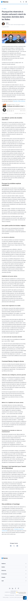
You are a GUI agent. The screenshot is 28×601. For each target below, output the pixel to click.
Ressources (4, 570)
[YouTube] (9, 588)
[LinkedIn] (12, 588)
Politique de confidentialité (9, 595)
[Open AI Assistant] (25, 598)
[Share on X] (14, 546)
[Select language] (21, 2)
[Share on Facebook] (10, 546)
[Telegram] (18, 588)
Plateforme (4, 563)
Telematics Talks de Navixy (19, 101)
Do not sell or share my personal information (17, 597)
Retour (5, 8)
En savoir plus (4, 573)
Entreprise (3, 577)
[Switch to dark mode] (24, 2)
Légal (3, 580)
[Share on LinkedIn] (17, 546)
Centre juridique (6, 597)
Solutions (3, 567)
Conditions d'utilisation (19, 595)
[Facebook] (15, 588)
